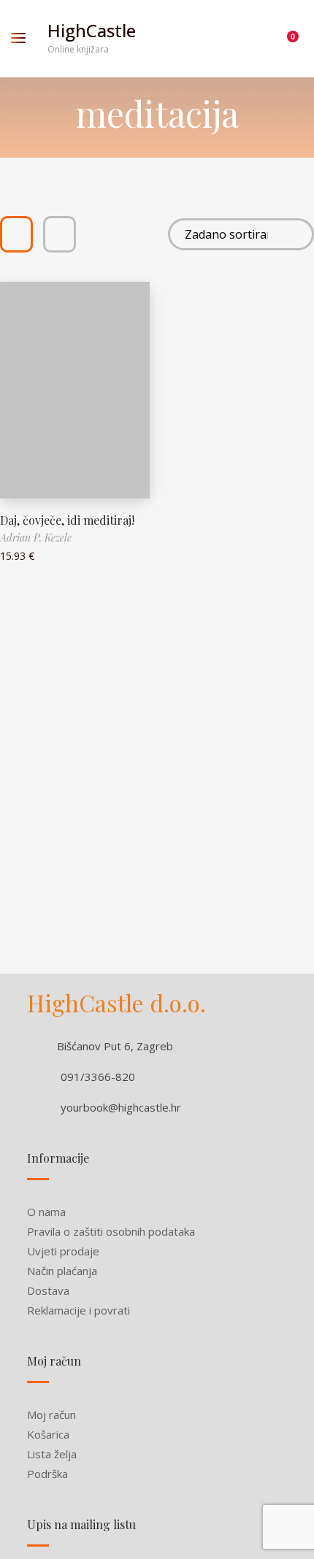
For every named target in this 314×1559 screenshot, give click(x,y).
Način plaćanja (62, 1270)
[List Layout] (59, 234)
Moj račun (51, 1414)
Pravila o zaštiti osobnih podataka (111, 1231)
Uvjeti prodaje (63, 1251)
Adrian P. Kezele (36, 537)
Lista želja (52, 1454)
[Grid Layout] (16, 234)
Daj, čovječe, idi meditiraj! (67, 520)
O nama (46, 1211)
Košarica (48, 1434)
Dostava (48, 1290)
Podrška (47, 1473)
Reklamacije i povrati (78, 1310)
